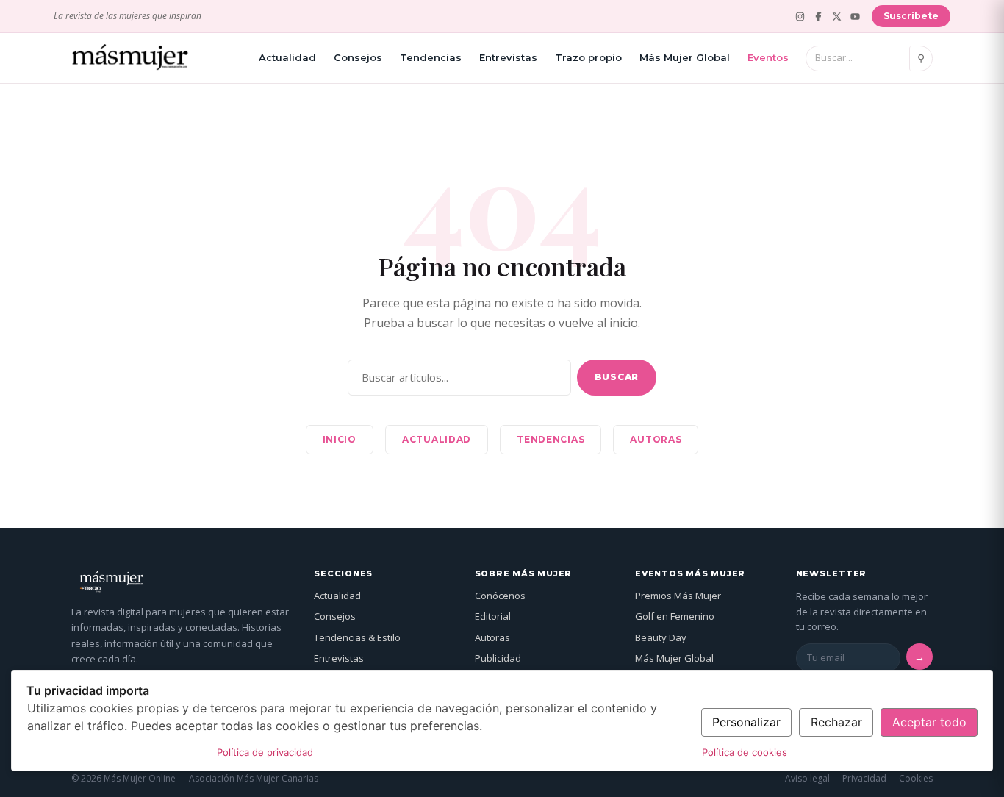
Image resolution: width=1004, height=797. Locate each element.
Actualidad (287, 57)
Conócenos (500, 595)
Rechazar (836, 722)
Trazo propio (588, 57)
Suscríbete (911, 15)
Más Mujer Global (684, 57)
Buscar (617, 376)
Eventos (768, 57)
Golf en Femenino (674, 616)
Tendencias (431, 57)
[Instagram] (800, 16)
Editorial (493, 616)
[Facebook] (818, 16)
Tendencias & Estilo (357, 637)
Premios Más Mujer (678, 595)
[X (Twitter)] (837, 16)
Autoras (655, 439)
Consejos (358, 57)
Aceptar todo (929, 722)
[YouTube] (855, 16)
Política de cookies (744, 752)
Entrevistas (508, 57)
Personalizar (746, 722)
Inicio (339, 439)
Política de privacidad (265, 752)
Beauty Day (660, 637)
